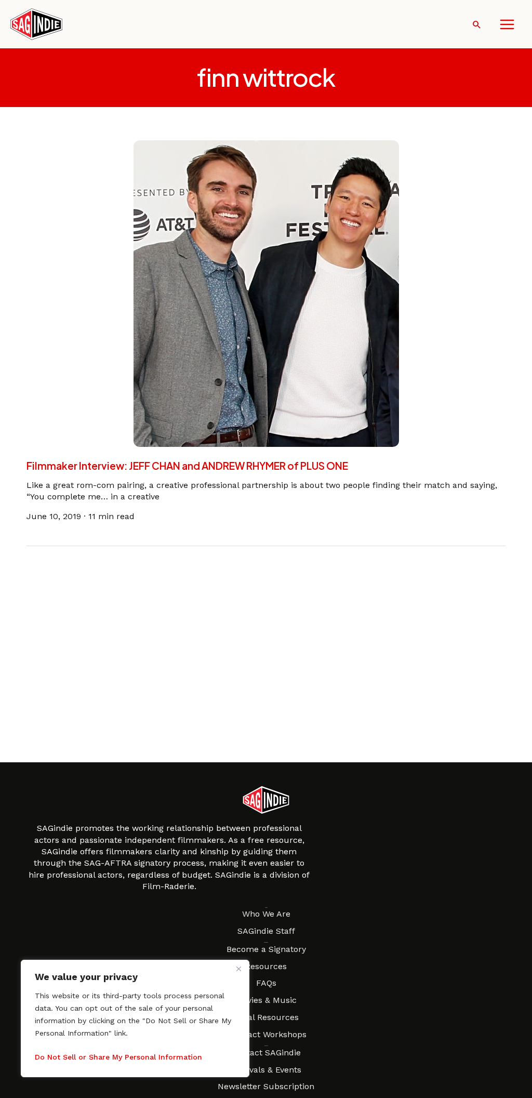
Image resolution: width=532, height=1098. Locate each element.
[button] (477, 24)
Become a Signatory (266, 949)
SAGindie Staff (266, 931)
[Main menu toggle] (507, 24)
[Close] (238, 968)
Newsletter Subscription (266, 1086)
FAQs (266, 983)
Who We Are (266, 914)
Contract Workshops (266, 1034)
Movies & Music (266, 1000)
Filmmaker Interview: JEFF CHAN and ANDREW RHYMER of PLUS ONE (187, 465)
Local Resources (266, 1017)
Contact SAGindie (266, 1052)
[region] (135, 1018)
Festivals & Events (266, 1070)
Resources (266, 966)
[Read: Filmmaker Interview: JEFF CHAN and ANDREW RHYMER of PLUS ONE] (266, 293)
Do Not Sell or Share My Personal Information (118, 1057)
